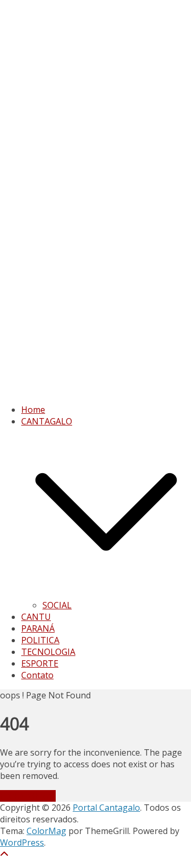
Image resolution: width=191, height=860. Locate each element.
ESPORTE (39, 663)
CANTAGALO (46, 421)
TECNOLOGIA (48, 652)
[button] (106, 593)
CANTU (36, 617)
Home (33, 409)
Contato (37, 675)
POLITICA (40, 640)
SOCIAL (57, 605)
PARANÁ (38, 628)
